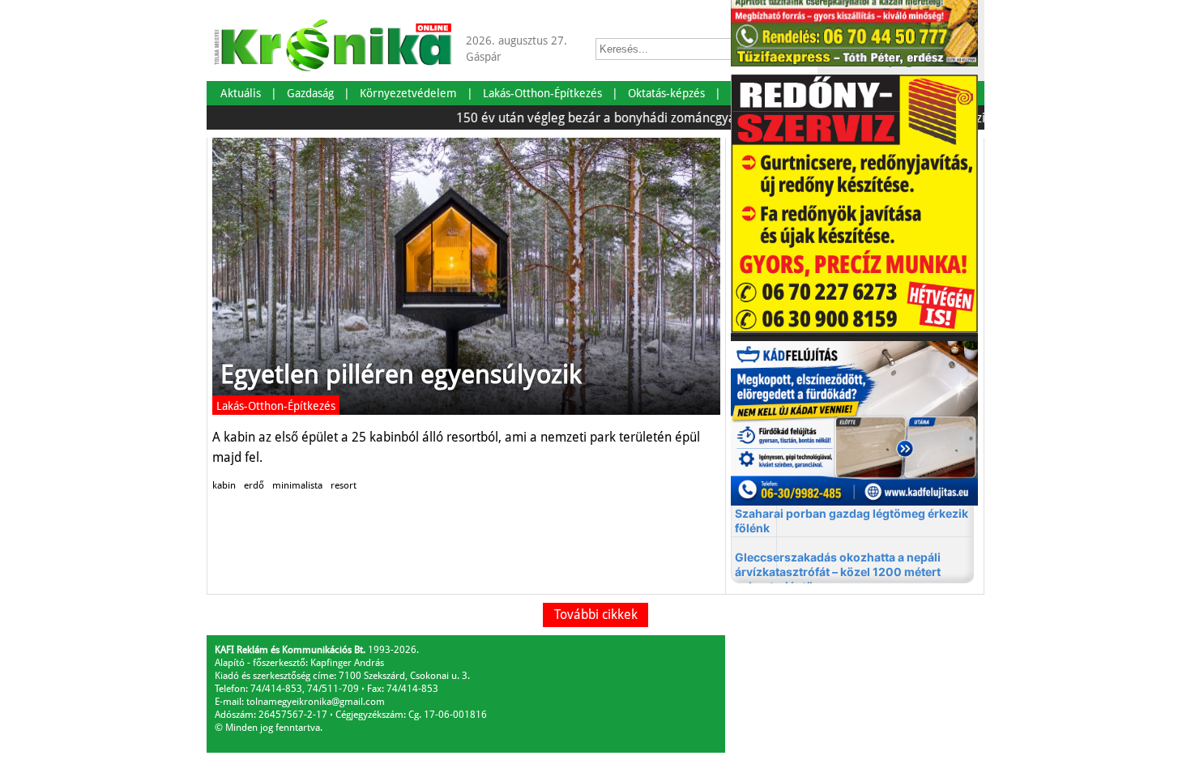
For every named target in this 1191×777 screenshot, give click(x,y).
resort (343, 485)
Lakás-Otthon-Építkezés (275, 405)
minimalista (297, 485)
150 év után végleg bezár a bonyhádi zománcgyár (581, 118)
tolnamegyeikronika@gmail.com (315, 701)
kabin (224, 485)
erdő (254, 485)
